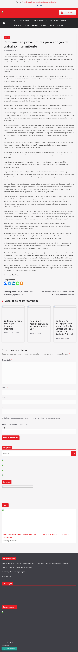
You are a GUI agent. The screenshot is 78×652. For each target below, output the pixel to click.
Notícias (44, 25)
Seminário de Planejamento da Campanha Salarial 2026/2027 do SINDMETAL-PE (39, 3)
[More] (21, 283)
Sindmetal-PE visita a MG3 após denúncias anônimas (13, 325)
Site (3, 407)
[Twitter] (9, 283)
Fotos (52, 25)
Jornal (63, 20)
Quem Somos (25, 20)
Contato (60, 25)
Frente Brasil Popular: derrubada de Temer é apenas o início (39, 325)
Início (15, 20)
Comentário (7, 360)
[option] (39, 526)
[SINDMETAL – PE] (4, 23)
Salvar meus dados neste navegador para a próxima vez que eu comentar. (32, 418)
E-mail (5, 397)
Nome (5, 388)
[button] (31, 20)
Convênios (17, 25)
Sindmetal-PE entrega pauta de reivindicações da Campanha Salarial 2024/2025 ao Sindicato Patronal (64, 327)
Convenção (38, 20)
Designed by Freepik (5, 645)
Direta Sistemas (14, 642)
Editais (26, 25)
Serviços (34, 25)
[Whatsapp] (17, 283)
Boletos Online (52, 20)
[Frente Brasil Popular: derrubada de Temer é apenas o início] (39, 307)
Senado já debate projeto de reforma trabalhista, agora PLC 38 (18, 293)
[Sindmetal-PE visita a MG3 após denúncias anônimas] (13, 307)
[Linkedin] (13, 283)
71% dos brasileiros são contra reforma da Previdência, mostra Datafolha (57, 293)
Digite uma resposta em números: (15, 424)
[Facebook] (5, 283)
